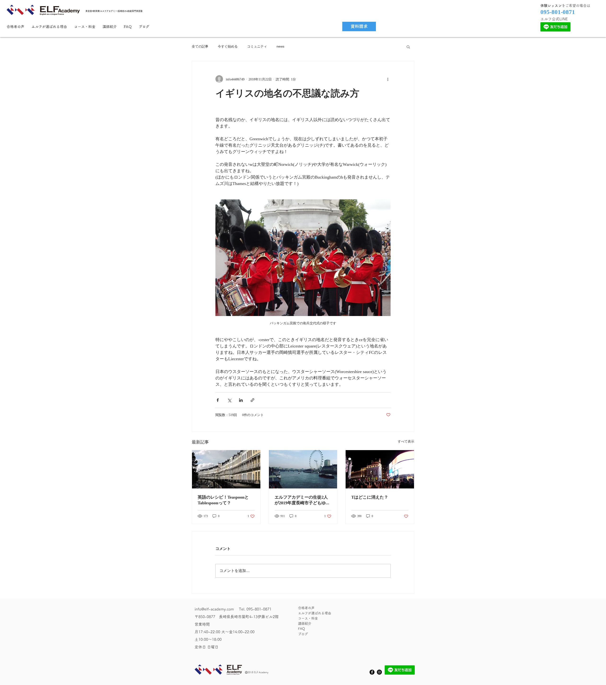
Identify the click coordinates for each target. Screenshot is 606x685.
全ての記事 (200, 46)
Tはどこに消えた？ (369, 497)
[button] (408, 46)
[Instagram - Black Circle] (379, 672)
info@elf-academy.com (214, 609)
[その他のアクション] (388, 79)
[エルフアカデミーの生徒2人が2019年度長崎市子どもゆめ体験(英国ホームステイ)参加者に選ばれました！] (303, 469)
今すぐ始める (228, 46)
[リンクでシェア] (252, 400)
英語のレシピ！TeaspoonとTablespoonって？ (223, 500)
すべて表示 (406, 441)
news (280, 46)
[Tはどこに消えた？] (380, 469)
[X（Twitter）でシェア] (229, 400)
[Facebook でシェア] (217, 400)
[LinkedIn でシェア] (241, 400)
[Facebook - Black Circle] (372, 672)
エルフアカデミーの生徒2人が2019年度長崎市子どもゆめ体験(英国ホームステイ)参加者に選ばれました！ (302, 500)
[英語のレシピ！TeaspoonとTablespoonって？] (226, 469)
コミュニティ (257, 46)
